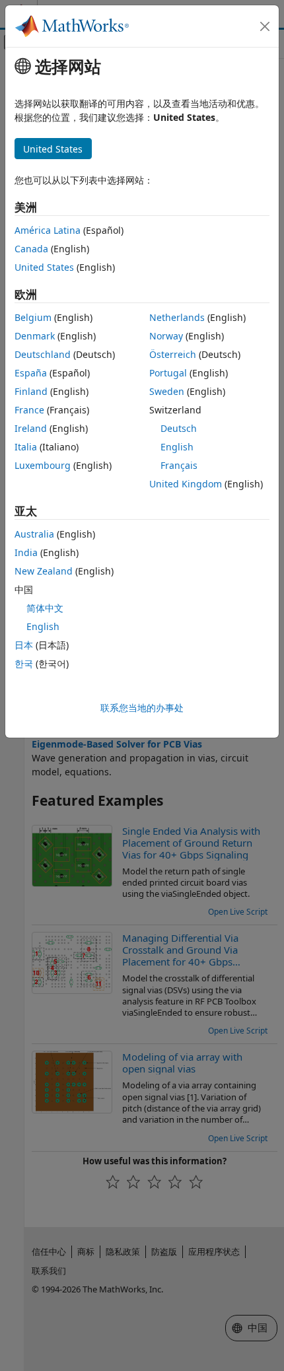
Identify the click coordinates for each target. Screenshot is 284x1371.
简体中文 (44, 608)
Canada (31, 248)
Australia (34, 534)
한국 (24, 663)
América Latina (48, 230)
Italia (26, 446)
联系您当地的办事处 (142, 707)
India (26, 552)
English (177, 446)
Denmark (35, 336)
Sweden (166, 391)
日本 (24, 645)
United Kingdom (185, 483)
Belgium (33, 317)
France (29, 410)
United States (44, 267)
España (31, 373)
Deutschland (43, 354)
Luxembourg (43, 465)
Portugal (168, 373)
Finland (31, 391)
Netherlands (177, 317)
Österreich (172, 354)
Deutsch (178, 428)
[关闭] (265, 26)
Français (178, 465)
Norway (166, 336)
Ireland (31, 428)
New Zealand (44, 571)
